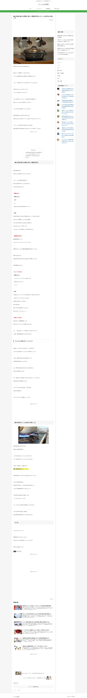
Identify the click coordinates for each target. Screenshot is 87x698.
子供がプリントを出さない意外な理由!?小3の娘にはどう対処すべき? (65, 40)
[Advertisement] (33, 28)
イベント (59, 62)
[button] (33, 50)
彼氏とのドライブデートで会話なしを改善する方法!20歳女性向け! (68, 135)
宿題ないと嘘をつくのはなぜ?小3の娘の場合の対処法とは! (65, 45)
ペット (58, 65)
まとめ (27, 157)
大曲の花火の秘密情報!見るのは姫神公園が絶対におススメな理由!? (68, 90)
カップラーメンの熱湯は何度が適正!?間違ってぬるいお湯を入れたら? (67, 141)
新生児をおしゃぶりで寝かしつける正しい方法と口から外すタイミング (67, 124)
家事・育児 (59, 70)
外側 (18, 551)
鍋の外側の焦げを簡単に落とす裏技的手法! (34, 152)
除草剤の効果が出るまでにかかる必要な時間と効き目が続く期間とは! (67, 118)
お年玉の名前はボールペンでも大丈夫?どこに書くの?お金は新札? (65, 53)
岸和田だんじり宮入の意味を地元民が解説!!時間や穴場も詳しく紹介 (68, 129)
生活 (15, 551)
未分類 (58, 75)
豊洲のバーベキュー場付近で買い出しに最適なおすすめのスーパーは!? (67, 112)
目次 (32, 150)
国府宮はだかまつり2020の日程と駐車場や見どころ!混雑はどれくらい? (65, 49)
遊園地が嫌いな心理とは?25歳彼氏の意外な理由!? (65, 36)
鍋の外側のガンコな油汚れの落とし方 (33, 155)
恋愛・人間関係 (60, 73)
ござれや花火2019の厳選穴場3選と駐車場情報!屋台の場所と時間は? (68, 106)
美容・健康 (59, 81)
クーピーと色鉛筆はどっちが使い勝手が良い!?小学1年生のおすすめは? (68, 96)
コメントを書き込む (33, 686)
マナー (58, 67)
